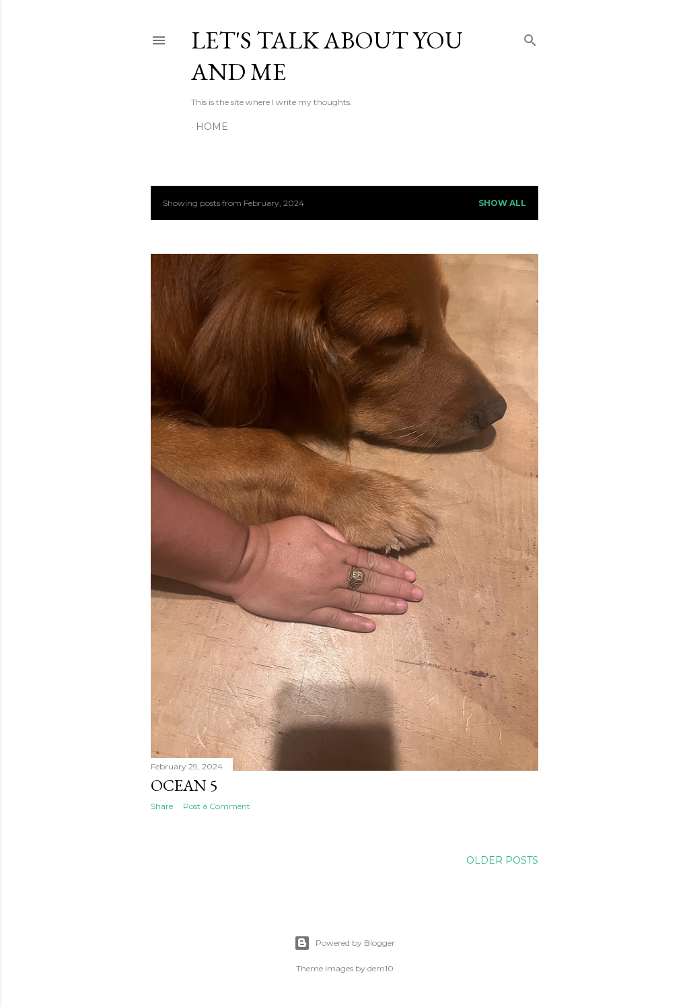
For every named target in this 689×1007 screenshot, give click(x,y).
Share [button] (162, 806)
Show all (502, 203)
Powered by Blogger (355, 943)
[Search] (530, 37)
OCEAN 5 (184, 785)
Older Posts (502, 860)
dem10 (380, 968)
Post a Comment (216, 806)
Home (212, 126)
